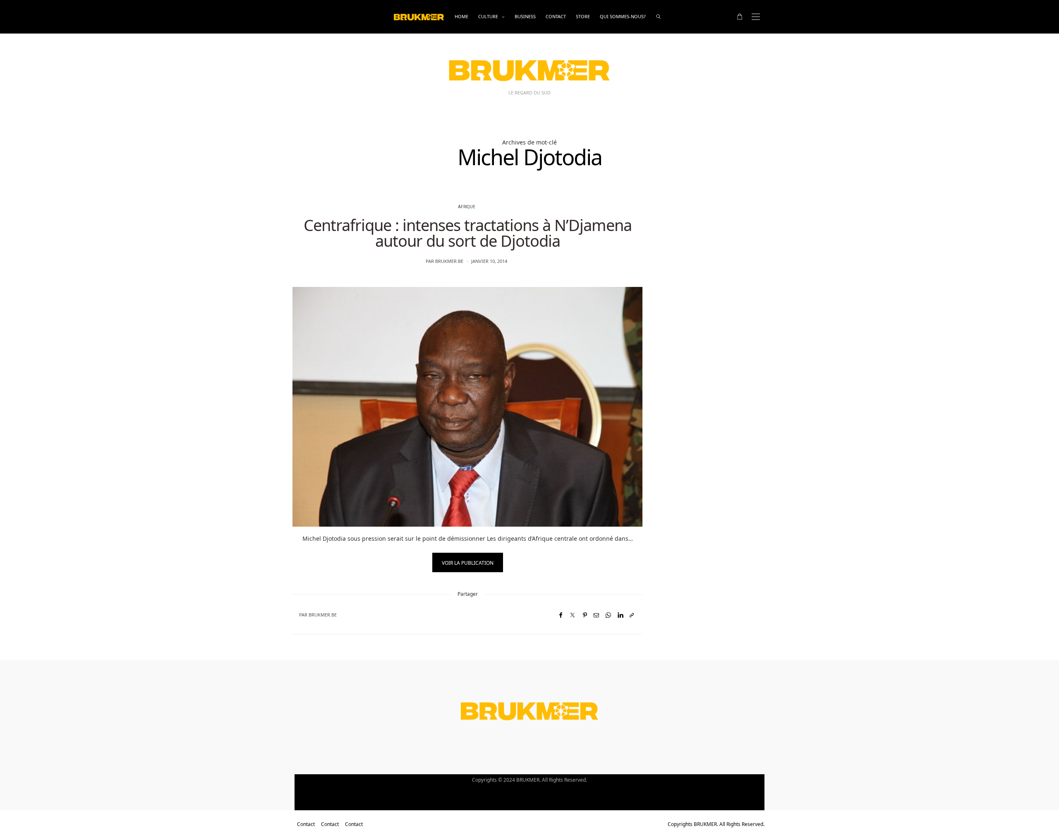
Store (583, 16)
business (525, 16)
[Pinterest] (585, 615)
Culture (488, 16)
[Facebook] (560, 615)
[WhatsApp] (608, 615)
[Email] (596, 615)
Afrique (466, 207)
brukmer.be (449, 261)
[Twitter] (572, 615)
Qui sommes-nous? (623, 16)
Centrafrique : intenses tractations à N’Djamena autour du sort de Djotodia (468, 232)
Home (461, 16)
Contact (556, 16)
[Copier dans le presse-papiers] (632, 615)
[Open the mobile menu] (755, 16)
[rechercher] (658, 17)
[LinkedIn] (620, 615)
